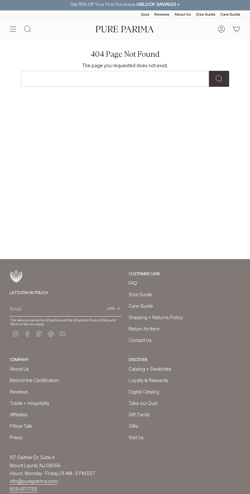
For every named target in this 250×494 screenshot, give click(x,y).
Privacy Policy (99, 320)
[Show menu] (13, 29)
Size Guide (205, 14)
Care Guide (230, 14)
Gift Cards (139, 414)
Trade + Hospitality (29, 403)
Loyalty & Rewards (148, 380)
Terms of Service (22, 324)
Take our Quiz (143, 403)
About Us (182, 14)
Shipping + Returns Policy (156, 317)
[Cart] (236, 29)
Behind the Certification (34, 380)
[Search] (219, 79)
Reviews (162, 14)
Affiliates (19, 414)
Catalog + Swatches (150, 369)
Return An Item (144, 329)
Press (16, 437)
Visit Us (136, 437)
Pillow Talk (21, 426)
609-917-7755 (23, 489)
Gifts (133, 426)
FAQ (133, 283)
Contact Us (140, 340)
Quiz (145, 14)
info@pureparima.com (34, 481)
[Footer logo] (16, 277)
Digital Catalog (144, 391)
